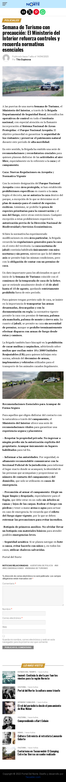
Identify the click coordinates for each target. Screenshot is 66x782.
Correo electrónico (12, 618)
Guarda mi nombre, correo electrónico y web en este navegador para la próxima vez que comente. (28, 640)
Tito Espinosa (23, 59)
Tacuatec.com (33, 777)
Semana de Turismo (37, 568)
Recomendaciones (14, 568)
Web (4, 627)
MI (57, 566)
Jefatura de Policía (42, 566)
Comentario (9, 583)
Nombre (7, 609)
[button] (4, 4)
